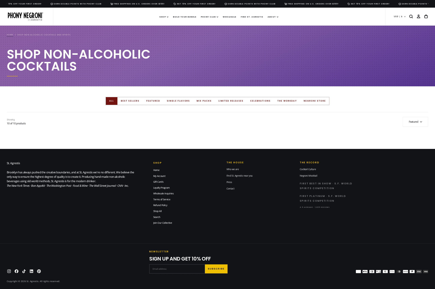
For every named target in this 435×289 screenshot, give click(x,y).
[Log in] (418, 17)
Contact (230, 188)
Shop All (157, 211)
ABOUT (272, 16)
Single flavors (178, 100)
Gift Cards (158, 181)
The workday (287, 100)
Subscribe (216, 268)
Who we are (233, 169)
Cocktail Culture (308, 169)
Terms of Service (161, 199)
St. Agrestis (13, 163)
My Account (159, 176)
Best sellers (130, 100)
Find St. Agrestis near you (240, 175)
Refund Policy (160, 205)
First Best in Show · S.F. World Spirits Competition (326, 186)
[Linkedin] (31, 271)
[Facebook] (16, 271)
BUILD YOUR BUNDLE (184, 16)
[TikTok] (24, 271)
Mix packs (204, 100)
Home (156, 170)
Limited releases (231, 100)
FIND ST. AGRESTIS (252, 16)
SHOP (162, 16)
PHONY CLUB (208, 16)
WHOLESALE (229, 16)
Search (156, 217)
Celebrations (260, 100)
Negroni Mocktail (308, 175)
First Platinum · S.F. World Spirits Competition (323, 198)
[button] (411, 17)
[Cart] (426, 17)
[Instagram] (9, 271)
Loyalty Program (161, 187)
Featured (153, 100)
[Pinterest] (39, 271)
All (111, 100)
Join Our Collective (162, 222)
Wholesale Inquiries (163, 193)
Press (229, 182)
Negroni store (315, 100)
